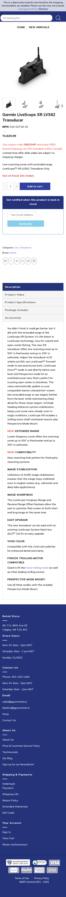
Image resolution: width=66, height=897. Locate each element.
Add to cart (35, 186)
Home (21, 27)
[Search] (58, 18)
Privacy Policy (41, 878)
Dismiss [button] (43, 8)
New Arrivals (39, 27)
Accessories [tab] (13, 317)
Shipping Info (10, 794)
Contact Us (9, 720)
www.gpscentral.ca (28, 8)
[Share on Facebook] (11, 261)
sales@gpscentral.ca (14, 701)
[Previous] (8, 64)
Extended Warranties (15, 806)
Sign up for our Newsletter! (18, 764)
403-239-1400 (20, 676)
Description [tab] (13, 286)
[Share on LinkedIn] (34, 261)
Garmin (12, 252)
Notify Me (25, 223)
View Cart (8, 838)
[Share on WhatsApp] (5, 261)
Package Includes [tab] (16, 310)
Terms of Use (22, 878)
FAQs (5, 714)
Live (16, 247)
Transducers (25, 247)
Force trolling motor (37, 567)
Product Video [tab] (14, 294)
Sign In (6, 832)
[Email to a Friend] (22, 261)
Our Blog (7, 758)
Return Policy (10, 800)
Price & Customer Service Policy (21, 745)
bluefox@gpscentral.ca (15, 707)
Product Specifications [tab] (20, 302)
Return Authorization (14, 844)
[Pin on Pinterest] (28, 261)
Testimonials (10, 752)
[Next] (58, 64)
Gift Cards (8, 812)
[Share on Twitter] (17, 261)
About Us (8, 739)
